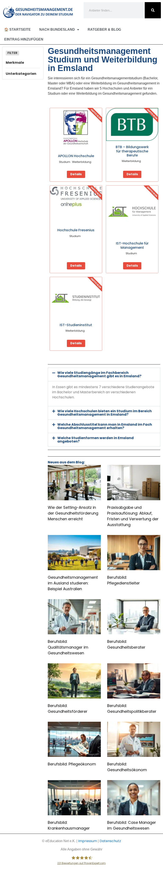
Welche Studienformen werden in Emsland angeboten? (95, 439)
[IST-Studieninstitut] (76, 298)
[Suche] (153, 10)
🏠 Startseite (17, 29)
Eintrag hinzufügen (23, 39)
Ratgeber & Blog (104, 29)
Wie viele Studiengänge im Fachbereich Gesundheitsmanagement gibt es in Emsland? (99, 374)
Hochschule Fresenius (75, 230)
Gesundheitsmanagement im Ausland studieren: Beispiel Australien (73, 583)
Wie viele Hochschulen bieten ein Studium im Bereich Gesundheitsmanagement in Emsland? (104, 413)
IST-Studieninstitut (76, 324)
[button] (104, 374)
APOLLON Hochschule (76, 155)
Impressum (87, 841)
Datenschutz (110, 841)
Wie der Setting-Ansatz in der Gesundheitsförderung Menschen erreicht (73, 513)
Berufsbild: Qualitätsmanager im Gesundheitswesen (68, 647)
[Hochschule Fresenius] (76, 196)
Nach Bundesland (57, 29)
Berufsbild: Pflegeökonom (72, 764)
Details (76, 174)
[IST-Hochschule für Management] (132, 212)
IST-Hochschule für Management (132, 245)
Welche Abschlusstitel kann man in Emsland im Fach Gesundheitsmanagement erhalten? (104, 426)
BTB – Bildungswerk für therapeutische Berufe (132, 151)
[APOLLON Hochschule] (76, 129)
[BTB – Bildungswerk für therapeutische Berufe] (132, 124)
